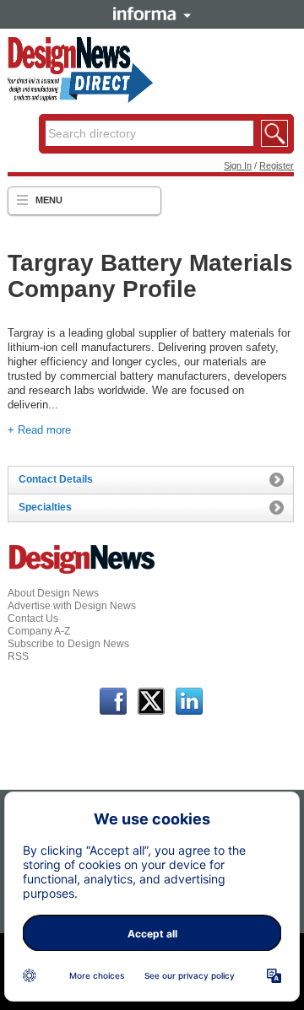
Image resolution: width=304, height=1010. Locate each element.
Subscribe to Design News (68, 644)
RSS (18, 656)
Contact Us (33, 618)
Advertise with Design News (72, 606)
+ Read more (39, 430)
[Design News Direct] (80, 99)
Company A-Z (39, 631)
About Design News (53, 593)
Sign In (238, 165)
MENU (48, 200)
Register (276, 165)
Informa (152, 13)
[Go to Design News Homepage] (82, 572)
